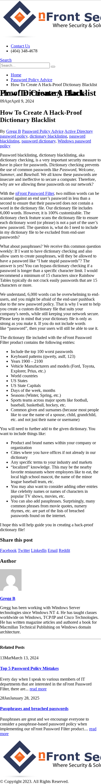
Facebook (8, 550)
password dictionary (38, 141)
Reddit (64, 550)
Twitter (24, 550)
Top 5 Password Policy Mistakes (29, 668)
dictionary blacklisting (48, 136)
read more (38, 689)
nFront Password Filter (34, 193)
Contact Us (20, 46)
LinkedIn (39, 550)
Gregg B (13, 131)
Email (53, 550)
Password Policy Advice (43, 131)
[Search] (53, 66)
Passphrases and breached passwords (34, 708)
